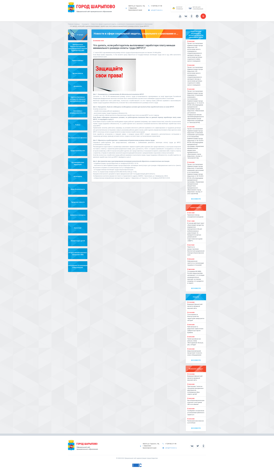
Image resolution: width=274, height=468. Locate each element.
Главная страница (74, 24)
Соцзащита (85, 24)
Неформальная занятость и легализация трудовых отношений (195, 263)
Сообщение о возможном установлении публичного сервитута (195, 412)
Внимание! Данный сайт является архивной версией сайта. (195, 306)
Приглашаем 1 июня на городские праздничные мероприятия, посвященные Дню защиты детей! (195, 390)
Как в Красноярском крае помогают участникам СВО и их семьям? (195, 402)
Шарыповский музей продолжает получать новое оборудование (194, 353)
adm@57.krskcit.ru (156, 10)
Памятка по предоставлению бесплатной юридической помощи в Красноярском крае (195, 251)
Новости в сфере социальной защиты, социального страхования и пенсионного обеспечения (122, 24)
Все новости (196, 199)
